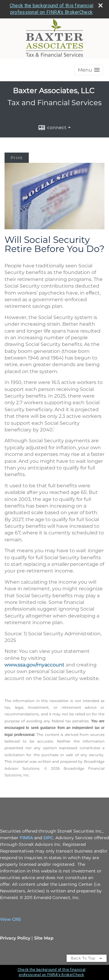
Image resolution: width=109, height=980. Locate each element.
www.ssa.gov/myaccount (34, 665)
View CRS (10, 919)
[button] (88, 70)
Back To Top (84, 958)
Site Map (44, 938)
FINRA (26, 837)
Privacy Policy (15, 938)
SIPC (48, 837)
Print (17, 157)
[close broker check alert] (100, 5)
